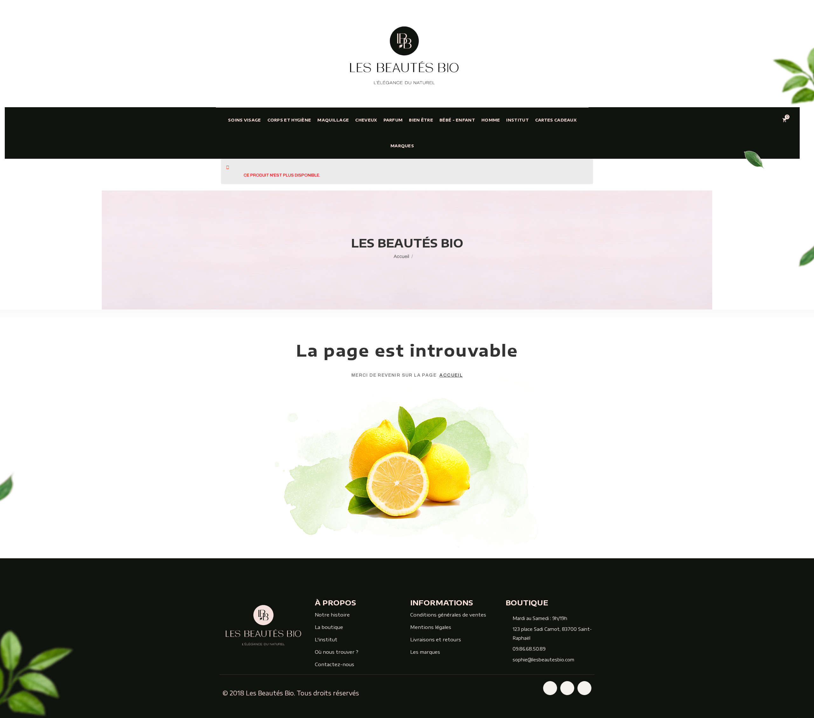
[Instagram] (567, 688)
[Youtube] (584, 688)
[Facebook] (550, 688)
